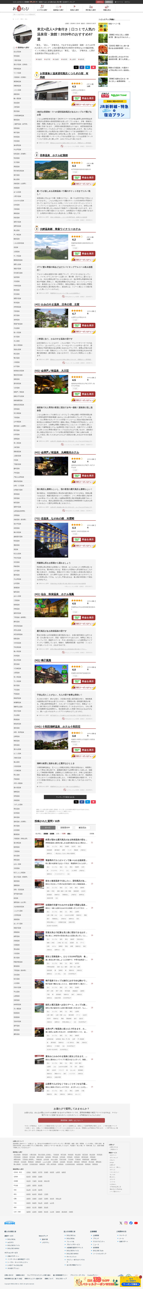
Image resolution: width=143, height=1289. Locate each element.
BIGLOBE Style (98, 1251)
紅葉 (48, 946)
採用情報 (96, 1247)
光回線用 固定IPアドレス (75, 1247)
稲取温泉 (17, 638)
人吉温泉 (17, 983)
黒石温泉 (17, 111)
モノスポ (112, 1174)
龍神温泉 (17, 847)
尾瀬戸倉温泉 (18, 324)
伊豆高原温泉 (18, 626)
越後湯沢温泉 (18, 536)
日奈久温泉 (17, 987)
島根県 (34, 1203)
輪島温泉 (17, 592)
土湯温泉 (17, 251)
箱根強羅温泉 (18, 400)
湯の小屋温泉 (18, 345)
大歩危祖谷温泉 (19, 906)
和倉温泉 (17, 566)
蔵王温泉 (17, 175)
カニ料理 (74, 870)
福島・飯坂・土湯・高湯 (64, 891)
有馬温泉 (17, 796)
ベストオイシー (114, 1172)
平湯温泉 (17, 694)
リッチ (69, 850)
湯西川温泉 (17, 298)
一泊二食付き (70, 1042)
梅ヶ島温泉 (17, 651)
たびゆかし (113, 1184)
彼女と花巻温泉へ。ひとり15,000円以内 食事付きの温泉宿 (68, 217)
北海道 (28, 1172)
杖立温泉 (17, 979)
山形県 (73, 59)
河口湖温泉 (17, 413)
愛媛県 (40, 1207)
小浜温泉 (17, 953)
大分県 (52, 1212)
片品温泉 (17, 328)
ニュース (96, 1244)
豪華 (63, 850)
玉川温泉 (17, 162)
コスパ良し (58, 973)
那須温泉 (17, 290)
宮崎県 (58, 1212)
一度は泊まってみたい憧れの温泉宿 (65, 853)
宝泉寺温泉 (17, 1021)
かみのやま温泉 (19, 200)
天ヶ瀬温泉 (17, 1008)
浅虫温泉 (17, 103)
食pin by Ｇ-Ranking (116, 1189)
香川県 (34, 1207)
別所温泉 (17, 498)
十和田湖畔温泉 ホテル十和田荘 (61, 726)
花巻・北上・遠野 (75, 966)
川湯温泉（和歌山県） (21, 838)
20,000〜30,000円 (52, 925)
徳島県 (28, 1207)
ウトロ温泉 (17, 73)
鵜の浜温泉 (17, 532)
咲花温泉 (17, 541)
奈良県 (52, 1198)
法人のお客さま (69, 1231)
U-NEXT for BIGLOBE (15, 1265)
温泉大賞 (45, 1239)
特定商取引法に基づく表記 (13, 1278)
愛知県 (40, 1194)
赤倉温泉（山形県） (20, 183)
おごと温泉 (17, 753)
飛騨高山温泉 (18, 706)
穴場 (48, 994)
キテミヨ (112, 1169)
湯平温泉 (17, 1026)
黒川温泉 (17, 957)
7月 (71, 1066)
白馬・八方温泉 (19, 485)
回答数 (52, 833)
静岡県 (28, 1194)
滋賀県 (28, 1198)
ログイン (127, 2)
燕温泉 (16, 549)
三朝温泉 (17, 851)
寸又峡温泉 (17, 668)
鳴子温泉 (17, 132)
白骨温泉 (17, 434)
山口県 (52, 1203)
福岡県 (28, 1212)
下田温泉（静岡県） (20, 617)
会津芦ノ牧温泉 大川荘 (55, 370)
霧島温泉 (17, 1034)
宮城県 (56, 59)
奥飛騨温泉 (17, 702)
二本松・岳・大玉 (62, 942)
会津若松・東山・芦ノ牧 (63, 1039)
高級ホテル (58, 1073)
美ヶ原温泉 (17, 443)
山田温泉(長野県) (19, 511)
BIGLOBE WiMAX (13, 1248)
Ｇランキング (114, 1157)
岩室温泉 (17, 528)
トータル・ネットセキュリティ (18, 1262)
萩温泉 (16, 898)
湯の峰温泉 (17, 843)
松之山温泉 (17, 553)
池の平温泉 (17, 524)
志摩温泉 (17, 736)
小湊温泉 (17, 362)
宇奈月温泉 (17, 558)
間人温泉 (17, 775)
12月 (83, 867)
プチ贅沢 (57, 1046)
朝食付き (57, 894)
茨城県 (40, 1176)
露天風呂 (57, 850)
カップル (54, 846)
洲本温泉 (17, 817)
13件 (88, 86)
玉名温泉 (17, 975)
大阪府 (40, 1198)
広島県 (46, 1203)
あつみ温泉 (17, 192)
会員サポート (123, 1241)
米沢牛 (49, 1018)
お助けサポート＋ (13, 1256)
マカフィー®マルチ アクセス (76, 1261)
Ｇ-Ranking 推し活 (115, 1187)
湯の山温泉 (17, 749)
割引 (78, 918)
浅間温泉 (17, 439)
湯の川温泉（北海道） (21, 64)
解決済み (82, 828)
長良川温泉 (17, 711)
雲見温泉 (17, 664)
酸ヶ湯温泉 (17, 98)
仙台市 (73, 846)
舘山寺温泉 (17, 660)
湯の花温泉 (17, 787)
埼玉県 (28, 1181)
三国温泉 (17, 600)
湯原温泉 (17, 881)
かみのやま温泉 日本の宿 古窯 (60, 304)
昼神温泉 (17, 494)
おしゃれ (72, 1070)
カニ (67, 870)
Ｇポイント (113, 1155)
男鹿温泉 (17, 166)
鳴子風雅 (46, 660)
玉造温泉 (17, 868)
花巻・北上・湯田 (62, 966)
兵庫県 (46, 1198)
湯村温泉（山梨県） (20, 426)
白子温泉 (17, 366)
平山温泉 (17, 991)
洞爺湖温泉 (17, 86)
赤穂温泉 (17, 800)
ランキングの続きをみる (65, 797)
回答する (100, 2)
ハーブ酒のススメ (115, 1191)
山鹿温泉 (17, 996)
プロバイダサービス (73, 1244)
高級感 (76, 850)
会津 (73, 1039)
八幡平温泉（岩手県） (21, 124)
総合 (69, 833)
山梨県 (28, 1185)
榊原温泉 (17, 741)
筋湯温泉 (17, 1013)
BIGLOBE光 (11, 1239)
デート (62, 870)
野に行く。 (113, 1177)
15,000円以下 (72, 973)
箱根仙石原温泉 (19, 405)
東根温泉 (17, 213)
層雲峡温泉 (17, 81)
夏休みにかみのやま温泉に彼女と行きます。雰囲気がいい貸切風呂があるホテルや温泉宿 (77, 143)
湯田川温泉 (17, 222)
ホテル (54, 946)
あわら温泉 (17, 596)
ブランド (96, 1238)
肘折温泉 (17, 217)
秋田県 (65, 59)
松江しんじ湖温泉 (19, 872)
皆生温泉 (17, 855)
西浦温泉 (17, 719)
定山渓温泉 (17, 51)
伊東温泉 (17, 609)
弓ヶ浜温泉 (17, 681)
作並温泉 (17, 141)
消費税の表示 (20, 1275)
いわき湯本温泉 (19, 243)
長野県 (34, 1185)
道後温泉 (17, 919)
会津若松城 (50, 1039)
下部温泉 (17, 417)
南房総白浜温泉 (19, 371)
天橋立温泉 (17, 758)
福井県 (40, 1190)
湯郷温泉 (17, 885)
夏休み (81, 1066)
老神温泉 (17, 319)
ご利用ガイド (114, 1149)
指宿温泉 (17, 1030)
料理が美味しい (51, 922)
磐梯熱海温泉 (18, 260)
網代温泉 (17, 621)
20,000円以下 (67, 998)
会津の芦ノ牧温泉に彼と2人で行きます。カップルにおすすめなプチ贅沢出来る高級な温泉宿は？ (80, 441)
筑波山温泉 (17, 349)
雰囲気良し (65, 894)
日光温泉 (17, 294)
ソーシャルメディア (99, 1254)
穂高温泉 (17, 502)
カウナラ (112, 1179)
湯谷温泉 (17, 728)
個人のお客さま (10, 1231)
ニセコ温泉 (17, 90)
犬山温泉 (17, 715)
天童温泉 (17, 209)
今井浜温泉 (17, 643)
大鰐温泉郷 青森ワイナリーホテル (60, 229)
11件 (88, 239)
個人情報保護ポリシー (60, 1275)
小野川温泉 (17, 196)
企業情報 (93, 1231)
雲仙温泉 (17, 949)
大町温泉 (17, 447)
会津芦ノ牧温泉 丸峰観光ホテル (60, 452)
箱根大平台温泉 (19, 396)
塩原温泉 (17, 277)
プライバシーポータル (77, 1275)
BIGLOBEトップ (61, 1278)
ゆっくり (77, 1094)
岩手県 (48, 59)
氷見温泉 (17, 562)
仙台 (79, 846)
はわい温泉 (17, 864)
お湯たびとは (114, 1147)
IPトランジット (72, 1257)
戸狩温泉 (17, 473)
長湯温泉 (17, 1017)
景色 (66, 946)
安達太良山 (80, 939)
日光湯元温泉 (18, 273)
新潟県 (40, 1185)
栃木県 (28, 1176)
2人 (66, 867)
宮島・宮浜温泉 (19, 889)
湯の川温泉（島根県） (21, 877)
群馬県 (34, 1176)
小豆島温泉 (17, 915)
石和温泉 (17, 409)
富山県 (28, 1190)
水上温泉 (17, 341)
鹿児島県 (64, 1212)
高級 (85, 915)
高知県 (46, 1207)
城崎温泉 (17, 792)
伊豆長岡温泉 (18, 634)
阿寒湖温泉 (17, 69)
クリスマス (54, 870)
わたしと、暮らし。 (116, 1167)
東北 (61, 846)
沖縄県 (71, 1212)
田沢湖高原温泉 (19, 171)
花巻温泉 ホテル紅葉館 (54, 155)
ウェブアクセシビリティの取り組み (39, 1275)
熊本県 (46, 1212)
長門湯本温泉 (18, 894)
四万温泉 (17, 315)
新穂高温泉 (17, 698)
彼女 (61, 867)
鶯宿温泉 (17, 120)
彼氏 (61, 939)
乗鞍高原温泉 (18, 481)
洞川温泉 (17, 826)
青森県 (39, 59)
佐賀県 (34, 1212)
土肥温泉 (17, 672)
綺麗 (71, 946)
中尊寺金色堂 (50, 966)
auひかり (11, 1242)
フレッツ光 (70, 1241)
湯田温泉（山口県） (20, 902)
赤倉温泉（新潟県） (20, 519)
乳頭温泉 (17, 158)
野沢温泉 (17, 430)
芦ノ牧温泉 (17, 234)
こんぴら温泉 (18, 911)
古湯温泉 (17, 945)
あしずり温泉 (18, 923)
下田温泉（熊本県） (20, 970)
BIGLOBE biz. (71, 1235)
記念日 (83, 891)
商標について (49, 1278)
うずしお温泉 (18, 804)
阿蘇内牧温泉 (18, 962)
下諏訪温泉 (17, 464)
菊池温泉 (17, 966)
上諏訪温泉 (17, 456)
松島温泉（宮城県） (20, 154)
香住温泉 (17, 809)
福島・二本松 (50, 891)
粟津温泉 (17, 575)
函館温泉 (17, 94)
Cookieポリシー (92, 1275)
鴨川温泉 (17, 358)
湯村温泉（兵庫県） (20, 821)
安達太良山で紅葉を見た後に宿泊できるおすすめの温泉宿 (68, 583)
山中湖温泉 (17, 422)
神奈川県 (47, 1181)
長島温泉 (17, 745)
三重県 (46, 1194)
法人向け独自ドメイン (74, 1265)
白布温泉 (17, 205)
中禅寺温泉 (17, 285)
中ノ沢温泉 (17, 256)
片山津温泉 (17, 579)
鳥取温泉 (17, 860)
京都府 (34, 1198)
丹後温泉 (17, 779)
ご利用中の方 (121, 1231)
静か (56, 1094)
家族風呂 (75, 991)
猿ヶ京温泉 (17, 332)
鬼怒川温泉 (17, 268)
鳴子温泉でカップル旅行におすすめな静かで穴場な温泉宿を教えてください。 (74, 715)
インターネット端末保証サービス (19, 1259)
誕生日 (81, 1018)
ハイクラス (72, 1073)
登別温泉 (17, 56)
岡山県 (40, 1203)
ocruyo (112, 1162)
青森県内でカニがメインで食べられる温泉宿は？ (65, 293)
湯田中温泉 (17, 507)
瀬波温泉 (17, 545)
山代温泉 (17, 583)
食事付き (49, 853)
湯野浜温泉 (17, 226)
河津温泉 (17, 655)
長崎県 (40, 1212)
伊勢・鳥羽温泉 (19, 732)
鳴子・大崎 (50, 991)
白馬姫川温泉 (18, 490)
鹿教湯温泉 (17, 451)
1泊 (68, 874)
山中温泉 (17, 570)
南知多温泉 (17, 724)
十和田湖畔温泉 (19, 115)
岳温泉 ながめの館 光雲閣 (57, 518)
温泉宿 (60, 946)
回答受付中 (65, 828)
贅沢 (48, 1070)
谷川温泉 (17, 336)
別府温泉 (17, 1000)
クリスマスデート (60, 874)
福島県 (82, 59)
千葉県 (34, 1181)
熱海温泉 (17, 604)
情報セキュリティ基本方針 (33, 1278)
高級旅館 (68, 1018)
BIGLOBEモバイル (14, 1245)
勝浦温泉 (17, 834)
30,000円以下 (71, 1046)
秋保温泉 (17, 137)
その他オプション (13, 1268)
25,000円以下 (82, 1022)
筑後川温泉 (17, 928)
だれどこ (112, 1160)
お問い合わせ (9, 1275)
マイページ (119, 2)
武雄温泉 (17, 940)
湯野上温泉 (17, 264)
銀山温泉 (17, 179)
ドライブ (61, 1070)
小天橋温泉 (17, 770)
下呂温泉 (17, 690)
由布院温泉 (17, 1004)
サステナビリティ (99, 1241)
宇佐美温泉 (17, 647)
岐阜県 (34, 1194)
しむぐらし (45, 1242)
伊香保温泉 (17, 307)
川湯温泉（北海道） (20, 77)
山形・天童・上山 (52, 915)
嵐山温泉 (17, 762)
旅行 (48, 918)
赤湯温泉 (17, 188)
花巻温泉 (17, 128)
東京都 (40, 1181)
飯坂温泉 (17, 239)
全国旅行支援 (62, 922)
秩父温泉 (17, 354)
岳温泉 (16, 247)
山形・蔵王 (50, 1015)
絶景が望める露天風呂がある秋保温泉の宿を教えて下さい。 (68, 649)
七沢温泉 (17, 388)
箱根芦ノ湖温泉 (19, 392)
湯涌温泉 (17, 587)
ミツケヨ (112, 1182)
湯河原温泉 (17, 383)
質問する (109, 2)
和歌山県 (58, 1198)
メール (121, 1238)
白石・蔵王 (78, 1063)
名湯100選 (50, 898)
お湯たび (112, 1165)
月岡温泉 (17, 515)
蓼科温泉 (17, 468)
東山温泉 (17, 230)
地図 (75, 93)
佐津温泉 (17, 813)
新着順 (46, 833)
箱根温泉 (17, 379)
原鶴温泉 (17, 932)
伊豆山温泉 (17, 630)
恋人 (48, 846)
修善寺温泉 (17, 613)
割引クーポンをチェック (85, 104)
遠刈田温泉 (17, 145)
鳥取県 (28, 1203)
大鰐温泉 (17, 107)
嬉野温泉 (17, 936)
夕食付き (83, 850)
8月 (76, 1066)
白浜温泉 (17, 830)
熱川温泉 (17, 685)
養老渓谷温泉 (18, 375)
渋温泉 (16, 460)
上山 (61, 915)
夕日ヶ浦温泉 (18, 783)
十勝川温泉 (17, 60)
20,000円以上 (64, 1049)
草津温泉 (17, 302)
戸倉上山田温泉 (19, 477)
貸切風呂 (49, 894)
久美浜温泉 (17, 766)
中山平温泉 (17, 149)
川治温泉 (17, 281)
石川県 (34, 1190)
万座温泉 (17, 311)
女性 (71, 887)
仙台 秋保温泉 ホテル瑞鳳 (57, 594)
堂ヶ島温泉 (17, 677)
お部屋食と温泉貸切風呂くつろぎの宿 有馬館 (64, 75)
